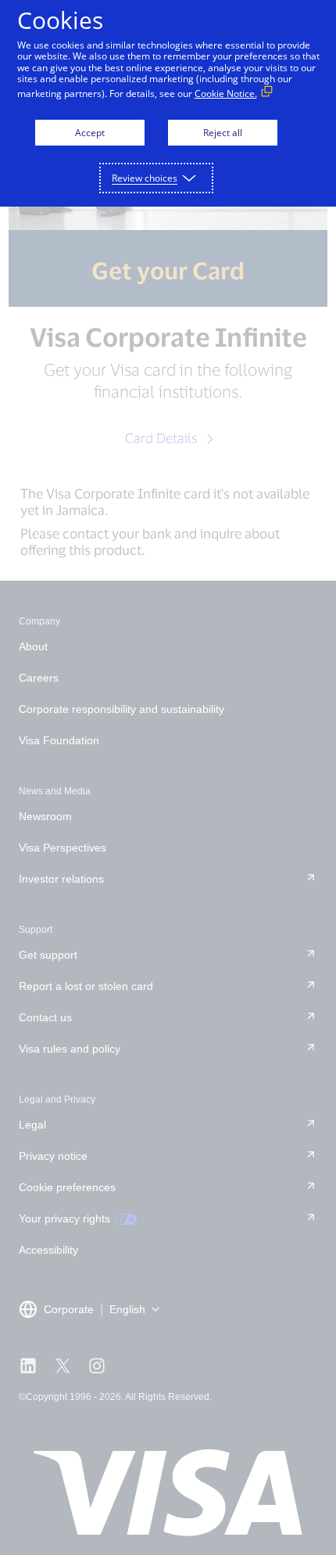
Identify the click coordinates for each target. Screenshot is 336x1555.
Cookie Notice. (226, 93)
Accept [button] (90, 132)
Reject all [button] (222, 132)
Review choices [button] (144, 178)
